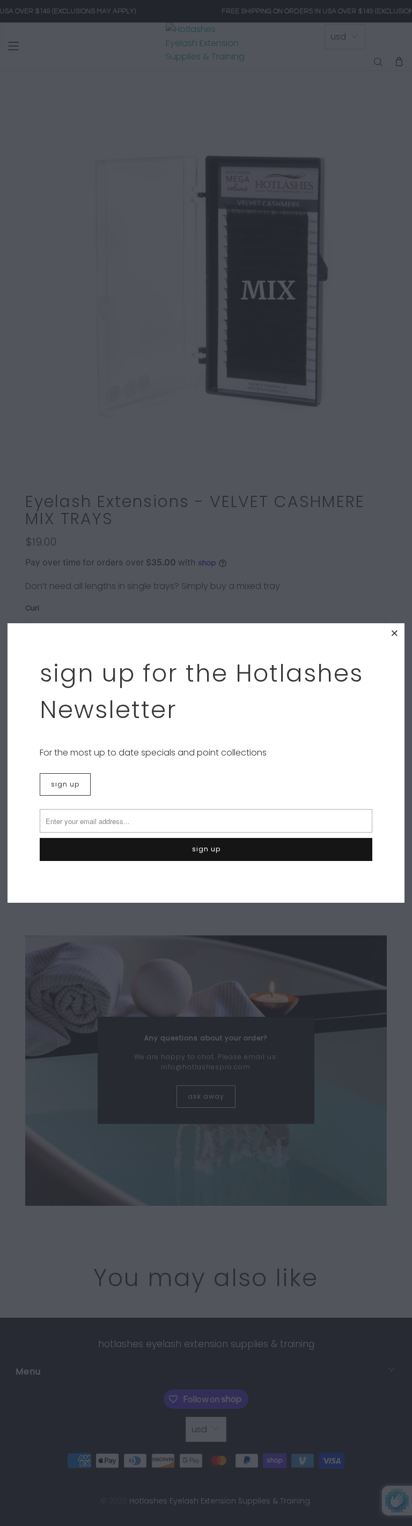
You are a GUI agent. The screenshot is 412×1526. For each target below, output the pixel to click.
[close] (394, 633)
